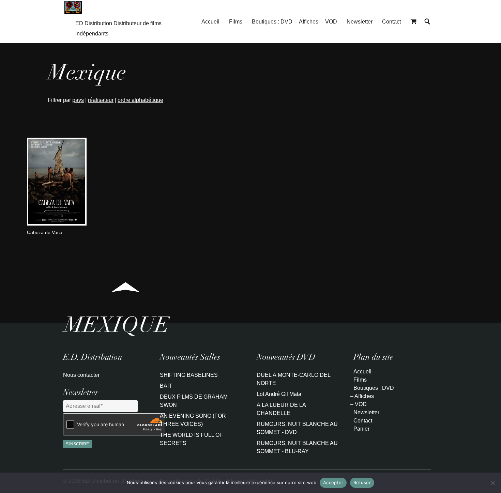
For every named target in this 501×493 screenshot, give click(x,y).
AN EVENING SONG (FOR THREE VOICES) (193, 420)
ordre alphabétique (140, 100)
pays (78, 100)
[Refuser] (492, 482)
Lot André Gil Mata (279, 394)
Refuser (362, 482)
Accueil (210, 22)
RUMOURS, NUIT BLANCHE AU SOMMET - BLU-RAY (297, 447)
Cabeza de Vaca (44, 232)
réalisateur (100, 100)
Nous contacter (81, 375)
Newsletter (360, 22)
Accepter (333, 482)
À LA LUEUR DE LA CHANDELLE (281, 409)
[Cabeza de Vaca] (57, 224)
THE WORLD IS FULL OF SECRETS (191, 439)
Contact (391, 22)
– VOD (329, 22)
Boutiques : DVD (272, 22)
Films (235, 22)
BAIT (166, 386)
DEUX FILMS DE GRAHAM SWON (194, 401)
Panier (361, 429)
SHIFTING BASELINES (189, 375)
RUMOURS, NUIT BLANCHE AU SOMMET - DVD (297, 428)
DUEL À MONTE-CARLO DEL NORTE (293, 379)
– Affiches (306, 22)
